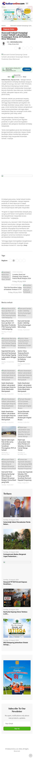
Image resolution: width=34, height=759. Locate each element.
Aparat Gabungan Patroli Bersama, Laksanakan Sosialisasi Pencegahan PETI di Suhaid (9, 445)
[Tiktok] (23, 743)
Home (3, 26)
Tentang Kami (7, 751)
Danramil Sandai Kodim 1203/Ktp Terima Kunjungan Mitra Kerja (24, 324)
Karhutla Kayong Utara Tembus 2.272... (15, 613)
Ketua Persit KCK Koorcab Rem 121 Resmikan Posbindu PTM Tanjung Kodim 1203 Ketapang (9, 325)
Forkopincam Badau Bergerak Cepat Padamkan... (14, 555)
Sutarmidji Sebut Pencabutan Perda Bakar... (16, 523)
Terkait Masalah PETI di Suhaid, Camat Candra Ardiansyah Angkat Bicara (24, 415)
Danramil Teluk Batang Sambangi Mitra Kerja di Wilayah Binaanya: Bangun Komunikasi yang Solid (9, 477)
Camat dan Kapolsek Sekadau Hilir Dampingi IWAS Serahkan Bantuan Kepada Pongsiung (25, 476)
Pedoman (17, 751)
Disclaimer (24, 751)
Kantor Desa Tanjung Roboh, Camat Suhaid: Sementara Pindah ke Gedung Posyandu (24, 356)
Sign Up (17, 728)
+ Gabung (27, 69)
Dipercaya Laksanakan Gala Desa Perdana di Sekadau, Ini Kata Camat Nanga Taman (24, 445)
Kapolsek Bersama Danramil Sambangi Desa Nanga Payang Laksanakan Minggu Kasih (9, 355)
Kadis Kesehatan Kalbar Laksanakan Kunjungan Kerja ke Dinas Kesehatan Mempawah (9, 387)
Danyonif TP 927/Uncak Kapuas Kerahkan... (15, 583)
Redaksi (5, 754)
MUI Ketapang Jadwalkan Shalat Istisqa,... (15, 643)
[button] (27, 3)
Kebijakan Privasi (15, 754)
